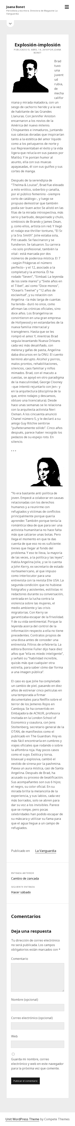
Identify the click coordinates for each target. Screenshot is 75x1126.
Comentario (19, 959)
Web (14, 1036)
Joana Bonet (15, 7)
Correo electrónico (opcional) (32, 1018)
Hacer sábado (21, 892)
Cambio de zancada (25, 878)
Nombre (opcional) (24, 999)
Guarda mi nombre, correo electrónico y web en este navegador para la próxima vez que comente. (37, 1063)
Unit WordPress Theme (22, 1119)
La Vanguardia (45, 851)
